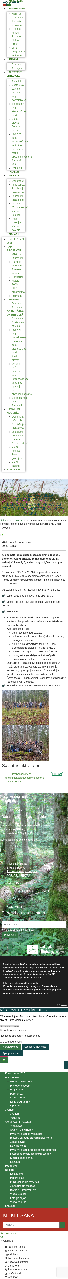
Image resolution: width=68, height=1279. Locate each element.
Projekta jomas (19, 1089)
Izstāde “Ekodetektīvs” (23, 1189)
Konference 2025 (15, 1073)
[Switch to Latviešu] (11, 487)
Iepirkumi (17, 55)
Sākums (4, 520)
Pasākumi (14, 172)
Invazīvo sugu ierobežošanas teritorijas (33, 1149)
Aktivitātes (17, 81)
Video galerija (18, 1201)
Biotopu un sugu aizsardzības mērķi (31, 1137)
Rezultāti (17, 168)
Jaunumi (13, 59)
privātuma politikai (23, 929)
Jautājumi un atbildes (22, 1185)
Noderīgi (14, 176)
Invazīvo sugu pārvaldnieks (26, 1133)
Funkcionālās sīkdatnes (15, 1030)
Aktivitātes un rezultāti (18, 1121)
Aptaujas (17, 68)
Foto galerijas (18, 1198)
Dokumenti (18, 181)
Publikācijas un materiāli (24, 1181)
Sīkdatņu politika (9, 1026)
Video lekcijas (18, 1193)
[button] (1, 1237)
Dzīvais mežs (18, 1145)
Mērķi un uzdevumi (21, 1081)
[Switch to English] (10, 491)
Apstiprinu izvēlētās (35, 1046)
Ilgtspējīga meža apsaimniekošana (30, 1153)
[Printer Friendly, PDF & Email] (1, 534)
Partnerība (18, 36)
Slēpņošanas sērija (21, 1157)
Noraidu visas (10, 1046)
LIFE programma (20, 1101)
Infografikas (18, 184)
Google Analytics (12, 1042)
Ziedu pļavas (17, 1141)
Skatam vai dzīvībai (22, 1129)
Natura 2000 (17, 1097)
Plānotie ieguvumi (20, 1085)
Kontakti (14, 234)
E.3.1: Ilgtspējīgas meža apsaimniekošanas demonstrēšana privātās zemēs (24, 778)
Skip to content (8, 1233)
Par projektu (17, 8)
